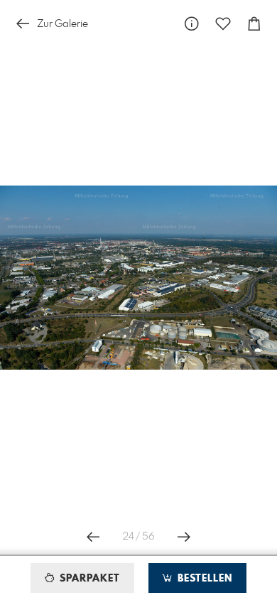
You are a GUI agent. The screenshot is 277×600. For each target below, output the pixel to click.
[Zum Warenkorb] (254, 23)
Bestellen (203, 579)
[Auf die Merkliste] (223, 23)
